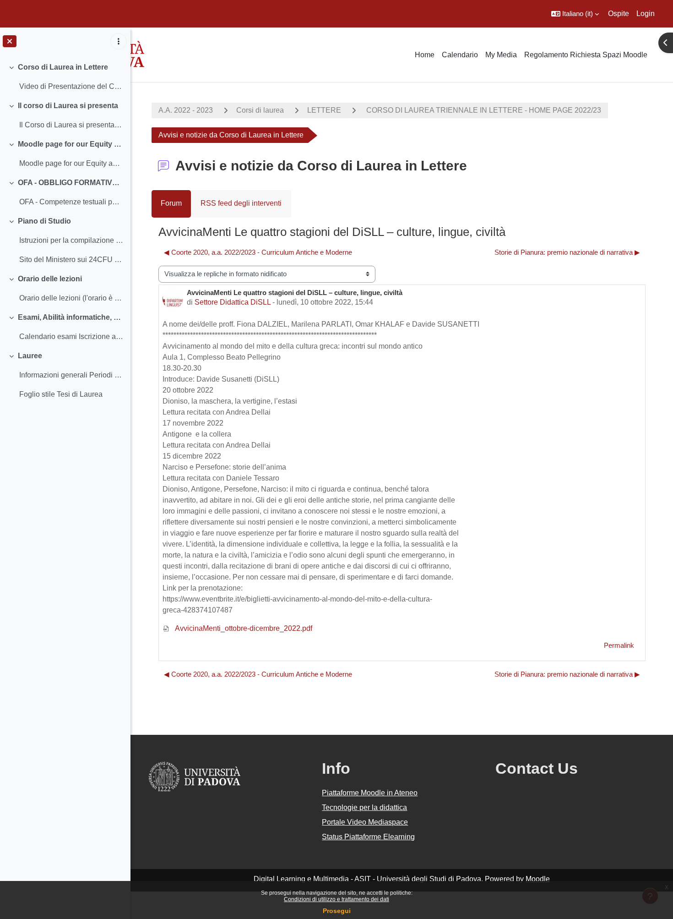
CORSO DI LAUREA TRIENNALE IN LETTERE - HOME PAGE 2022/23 (482, 110)
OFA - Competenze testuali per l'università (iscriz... (71, 202)
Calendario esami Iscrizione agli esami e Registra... (71, 336)
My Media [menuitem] (501, 55)
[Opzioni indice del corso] (118, 41)
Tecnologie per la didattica (364, 807)
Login (645, 13)
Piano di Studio (44, 221)
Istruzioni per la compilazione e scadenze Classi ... (71, 240)
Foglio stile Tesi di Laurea (61, 394)
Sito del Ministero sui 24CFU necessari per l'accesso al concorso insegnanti (71, 259)
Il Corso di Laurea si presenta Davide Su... (71, 125)
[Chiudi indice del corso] (9, 41)
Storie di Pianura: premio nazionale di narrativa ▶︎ (567, 252)
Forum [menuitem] (171, 203)
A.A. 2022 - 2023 (185, 110)
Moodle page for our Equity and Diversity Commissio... (71, 163)
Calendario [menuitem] (460, 55)
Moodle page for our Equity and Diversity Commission (71, 144)
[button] (575, 13)
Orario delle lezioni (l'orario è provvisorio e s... (71, 298)
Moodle (538, 879)
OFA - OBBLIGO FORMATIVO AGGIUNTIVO (71, 182)
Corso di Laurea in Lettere (63, 67)
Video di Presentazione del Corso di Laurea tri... (71, 86)
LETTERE (324, 110)
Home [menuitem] (424, 55)
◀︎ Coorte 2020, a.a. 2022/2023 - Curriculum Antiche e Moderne (258, 252)
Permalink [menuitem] (619, 645)
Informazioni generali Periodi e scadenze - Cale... (71, 375)
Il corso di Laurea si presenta (68, 105)
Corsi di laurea (260, 110)
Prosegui (337, 910)
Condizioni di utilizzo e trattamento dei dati (336, 899)
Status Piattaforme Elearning (368, 837)
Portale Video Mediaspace (365, 822)
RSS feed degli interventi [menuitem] (241, 203)
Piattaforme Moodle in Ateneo (370, 793)
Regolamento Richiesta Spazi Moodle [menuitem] (585, 55)
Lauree (30, 356)
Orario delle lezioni (50, 279)
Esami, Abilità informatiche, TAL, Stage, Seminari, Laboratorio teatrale (71, 317)
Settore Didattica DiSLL (233, 302)
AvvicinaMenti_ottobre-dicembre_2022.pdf (243, 628)
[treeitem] (65, 77)
